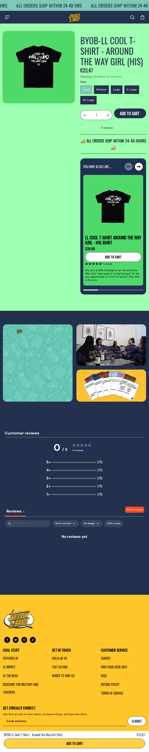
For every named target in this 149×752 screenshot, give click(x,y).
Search (105, 658)
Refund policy (110, 684)
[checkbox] (113, 523)
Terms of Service (112, 693)
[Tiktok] (33, 640)
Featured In (10, 658)
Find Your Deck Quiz (114, 667)
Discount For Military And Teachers (20, 688)
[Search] (132, 17)
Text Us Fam (59, 667)
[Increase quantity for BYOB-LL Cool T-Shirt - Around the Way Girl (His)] (108, 115)
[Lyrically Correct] (74, 17)
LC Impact (9, 667)
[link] (38, 363)
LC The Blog (10, 675)
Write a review (135, 509)
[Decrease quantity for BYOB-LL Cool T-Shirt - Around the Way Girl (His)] (84, 115)
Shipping (85, 76)
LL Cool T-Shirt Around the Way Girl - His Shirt (113, 240)
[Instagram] (24, 640)
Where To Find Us (63, 675)
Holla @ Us (59, 658)
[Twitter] (15, 640)
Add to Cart (74, 743)
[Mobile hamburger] (7, 17)
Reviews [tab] (15, 511)
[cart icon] (142, 17)
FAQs (104, 675)
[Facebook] (7, 640)
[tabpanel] (74, 549)
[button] (94, 264)
